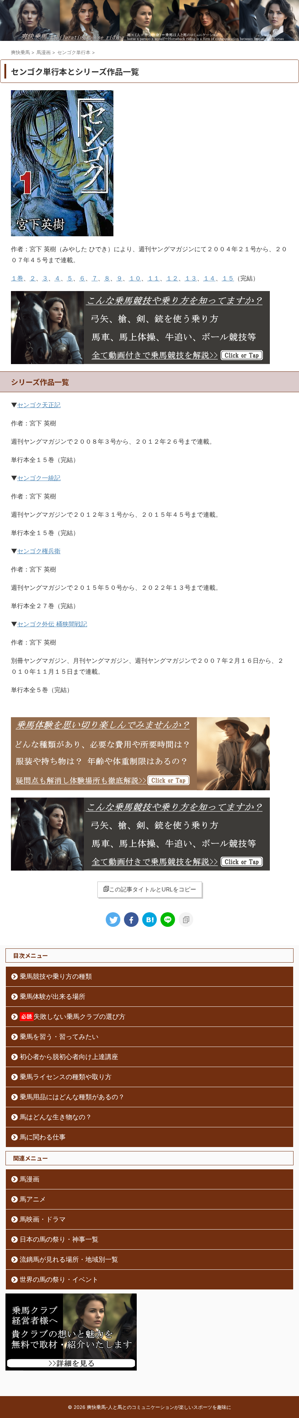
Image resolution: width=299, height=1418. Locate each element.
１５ (228, 278)
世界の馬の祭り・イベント (59, 1279)
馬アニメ (33, 1199)
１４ (209, 278)
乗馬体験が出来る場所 (52, 996)
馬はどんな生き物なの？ (56, 1117)
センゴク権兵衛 (39, 551)
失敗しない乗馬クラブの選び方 (79, 1016)
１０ (135, 278)
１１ (153, 278)
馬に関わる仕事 (43, 1137)
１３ (191, 278)
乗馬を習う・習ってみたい (59, 1036)
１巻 (17, 278)
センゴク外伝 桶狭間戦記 (52, 624)
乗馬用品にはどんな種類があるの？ (72, 1097)
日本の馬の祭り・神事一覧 (59, 1239)
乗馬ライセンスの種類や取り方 (66, 1077)
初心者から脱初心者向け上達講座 (69, 1056)
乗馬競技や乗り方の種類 (56, 976)
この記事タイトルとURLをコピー (152, 889)
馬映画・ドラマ (43, 1219)
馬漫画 (29, 1179)
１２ (172, 278)
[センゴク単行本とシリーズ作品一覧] (149, 919)
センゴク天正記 (39, 405)
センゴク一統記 (39, 478)
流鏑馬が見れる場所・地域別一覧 (69, 1259)
